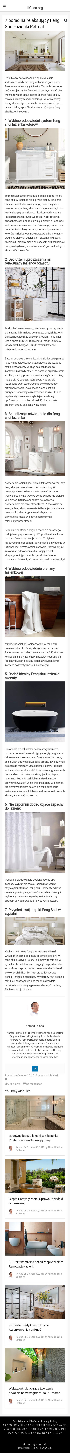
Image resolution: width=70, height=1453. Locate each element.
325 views (13, 1083)
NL (33, 1425)
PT (62, 1429)
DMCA (33, 1421)
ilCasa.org (35, 8)
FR (48, 1425)
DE (54, 1425)
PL (9, 1432)
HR (21, 1425)
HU (13, 1429)
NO (57, 1429)
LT (45, 1429)
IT (29, 1429)
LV (39, 1429)
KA (60, 1425)
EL (65, 1425)
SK (32, 1432)
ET (38, 1425)
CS (15, 1425)
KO (34, 1429)
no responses (34, 1083)
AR (4, 1425)
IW (7, 1429)
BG (10, 1425)
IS (18, 1429)
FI (44, 1425)
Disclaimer (19, 1421)
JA (23, 1429)
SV (49, 1432)
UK (60, 1432)
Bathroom (21, 1150)
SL (38, 1432)
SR (26, 1432)
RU (21, 1432)
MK (51, 1429)
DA (27, 1425)
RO (15, 1432)
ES (43, 1432)
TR (54, 1432)
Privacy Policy (49, 1421)
